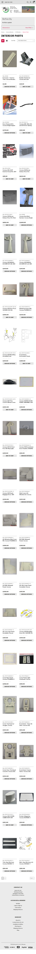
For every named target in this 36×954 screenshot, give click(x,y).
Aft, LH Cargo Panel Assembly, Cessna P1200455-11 (8, 632)
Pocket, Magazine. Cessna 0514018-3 (24, 816)
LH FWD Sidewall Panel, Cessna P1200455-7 (8, 586)
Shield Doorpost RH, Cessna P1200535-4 (25, 309)
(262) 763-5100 (8, 2)
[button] (18, 27)
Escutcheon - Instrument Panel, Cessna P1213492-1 (25, 355)
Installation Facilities (18, 924)
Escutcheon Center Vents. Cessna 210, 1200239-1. (25, 770)
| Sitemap (23, 944)
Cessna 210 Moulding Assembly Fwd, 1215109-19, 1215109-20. (9, 355)
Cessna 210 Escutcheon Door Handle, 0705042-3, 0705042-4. (26, 447)
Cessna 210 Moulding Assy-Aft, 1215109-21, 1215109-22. (26, 632)
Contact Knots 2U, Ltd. (18, 922)
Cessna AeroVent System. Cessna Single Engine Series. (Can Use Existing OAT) (26, 217)
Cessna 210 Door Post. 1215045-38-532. (9, 309)
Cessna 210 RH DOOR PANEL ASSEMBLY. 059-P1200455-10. (26, 401)
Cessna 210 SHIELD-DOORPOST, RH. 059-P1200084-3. (9, 263)
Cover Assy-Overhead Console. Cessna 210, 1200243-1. (9, 770)
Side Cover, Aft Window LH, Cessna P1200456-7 (25, 493)
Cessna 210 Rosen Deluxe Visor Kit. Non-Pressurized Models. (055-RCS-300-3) (9, 217)
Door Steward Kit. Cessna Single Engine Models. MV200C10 (9, 124)
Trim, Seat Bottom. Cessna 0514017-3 (8, 863)
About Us (18, 920)
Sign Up (20, 905)
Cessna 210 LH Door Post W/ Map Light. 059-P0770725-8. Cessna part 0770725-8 (9, 447)
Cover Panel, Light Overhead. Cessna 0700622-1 (24, 678)
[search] (27, 2)
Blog (18, 930)
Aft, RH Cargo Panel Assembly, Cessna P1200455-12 (25, 586)
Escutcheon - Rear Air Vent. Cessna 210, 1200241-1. (25, 724)
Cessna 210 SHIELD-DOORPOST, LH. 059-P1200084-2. (25, 263)
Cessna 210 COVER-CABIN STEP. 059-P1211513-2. (9, 816)
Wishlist (18, 903)
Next (31, 878)
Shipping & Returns (18, 909)
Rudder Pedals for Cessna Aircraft (24, 78)
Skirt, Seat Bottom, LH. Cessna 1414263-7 (26, 863)
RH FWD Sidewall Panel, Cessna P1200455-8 (24, 540)
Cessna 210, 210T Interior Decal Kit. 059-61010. (10, 170)
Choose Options (9, 86)
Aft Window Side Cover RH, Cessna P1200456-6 (10, 540)
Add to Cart (26, 86)
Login (15, 905)
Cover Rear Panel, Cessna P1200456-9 (8, 678)
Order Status (18, 907)
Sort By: (13, 40)
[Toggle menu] (2, 3)
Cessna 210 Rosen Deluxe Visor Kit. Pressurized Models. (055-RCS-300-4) (25, 170)
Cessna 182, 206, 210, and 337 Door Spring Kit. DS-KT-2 (25, 124)
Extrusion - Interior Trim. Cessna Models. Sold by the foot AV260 (10, 78)
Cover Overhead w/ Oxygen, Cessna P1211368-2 (8, 724)
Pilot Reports (18, 926)
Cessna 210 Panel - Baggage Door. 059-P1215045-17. (8, 493)
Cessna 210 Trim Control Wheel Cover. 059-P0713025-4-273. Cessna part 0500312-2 (9, 401)
